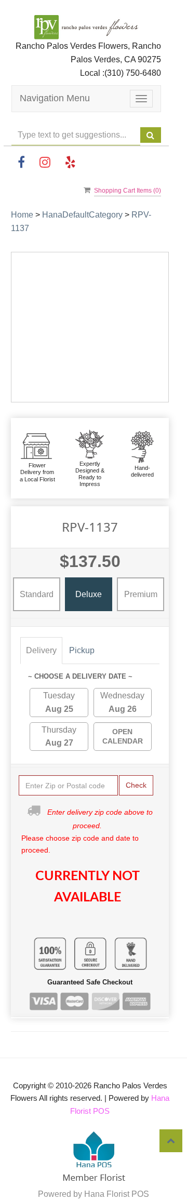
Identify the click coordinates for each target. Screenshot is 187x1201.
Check (136, 785)
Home (22, 214)
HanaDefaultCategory (82, 214)
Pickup (82, 650)
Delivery (41, 650)
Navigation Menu (55, 98)
